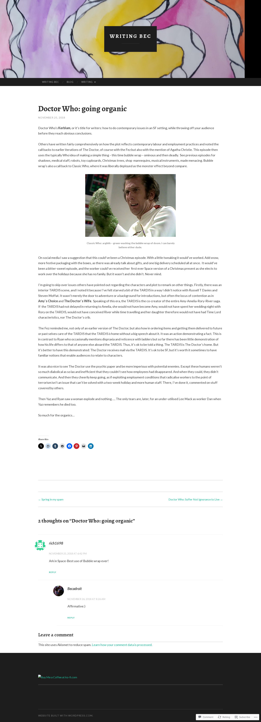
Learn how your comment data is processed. (122, 645)
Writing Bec (130, 36)
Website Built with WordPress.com (65, 715)
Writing (87, 81)
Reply (52, 572)
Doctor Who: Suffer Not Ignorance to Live (195, 499)
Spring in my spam (50, 499)
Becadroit (74, 588)
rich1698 (56, 543)
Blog (70, 81)
